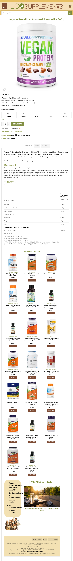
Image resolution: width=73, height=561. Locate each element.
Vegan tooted (25, 135)
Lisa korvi (17, 124)
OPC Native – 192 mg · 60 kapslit (51, 372)
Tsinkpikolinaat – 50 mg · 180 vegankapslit (32, 372)
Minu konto (28, 544)
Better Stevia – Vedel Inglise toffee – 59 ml (32, 436)
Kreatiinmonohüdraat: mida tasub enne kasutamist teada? (42, 509)
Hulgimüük (37, 544)
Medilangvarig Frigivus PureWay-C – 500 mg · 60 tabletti (51, 404)
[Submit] (70, 13)
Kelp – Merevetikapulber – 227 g (13, 372)
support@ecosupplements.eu (34, 551)
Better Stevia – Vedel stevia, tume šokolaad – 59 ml (32, 468)
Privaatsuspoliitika (42, 543)
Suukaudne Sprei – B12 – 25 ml (51, 339)
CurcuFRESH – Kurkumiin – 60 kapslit (32, 274)
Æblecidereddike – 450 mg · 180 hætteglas (13, 467)
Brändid (31, 543)
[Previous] (23, 504)
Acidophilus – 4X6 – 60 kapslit (51, 436)
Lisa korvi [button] (13, 280)
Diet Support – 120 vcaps (51, 274)
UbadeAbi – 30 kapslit (13, 402)
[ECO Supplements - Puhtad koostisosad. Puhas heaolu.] (36, 6)
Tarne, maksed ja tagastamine (17, 543)
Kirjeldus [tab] (28, 146)
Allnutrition (11, 139)
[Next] (60, 504)
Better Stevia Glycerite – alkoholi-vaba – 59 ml (32, 306)
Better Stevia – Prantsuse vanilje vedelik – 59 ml (13, 339)
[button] (4, 6)
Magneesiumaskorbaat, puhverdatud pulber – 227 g (32, 340)
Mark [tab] (37, 146)
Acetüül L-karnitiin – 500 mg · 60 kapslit (13, 306)
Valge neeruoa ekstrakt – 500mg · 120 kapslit (13, 436)
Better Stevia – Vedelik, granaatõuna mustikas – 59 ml (51, 307)
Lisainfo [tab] (45, 146)
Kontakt (53, 543)
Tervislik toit (15, 135)
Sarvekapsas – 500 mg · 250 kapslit (32, 403)
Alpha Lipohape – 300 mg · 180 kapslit (12, 274)
